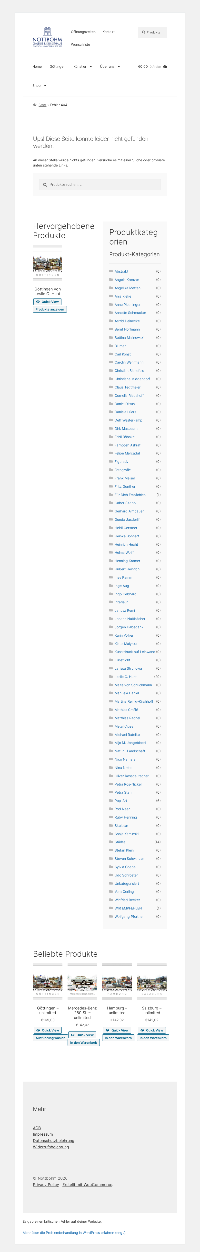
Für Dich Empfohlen (130, 495)
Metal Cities (124, 726)
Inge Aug (122, 586)
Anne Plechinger (127, 304)
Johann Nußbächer (130, 619)
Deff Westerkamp (128, 420)
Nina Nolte (123, 767)
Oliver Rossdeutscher (132, 776)
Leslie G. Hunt (126, 677)
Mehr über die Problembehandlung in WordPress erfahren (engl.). (74, 1232)
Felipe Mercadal (127, 453)
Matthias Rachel (127, 718)
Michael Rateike (127, 734)
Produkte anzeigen (50, 309)
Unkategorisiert (127, 883)
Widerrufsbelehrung (51, 1146)
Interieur (121, 602)
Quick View (50, 302)
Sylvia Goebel (125, 867)
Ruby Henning (126, 817)
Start (42, 105)
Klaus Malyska (126, 644)
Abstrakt (121, 271)
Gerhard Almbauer (129, 511)
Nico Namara (125, 759)
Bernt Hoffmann (127, 329)
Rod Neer (122, 809)
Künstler (79, 66)
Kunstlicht (122, 660)
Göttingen (57, 66)
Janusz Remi (125, 610)
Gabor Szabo (125, 503)
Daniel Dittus (125, 404)
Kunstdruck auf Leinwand (135, 652)
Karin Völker (124, 635)
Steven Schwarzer (129, 858)
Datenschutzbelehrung (53, 1140)
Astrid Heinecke (127, 321)
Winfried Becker (127, 900)
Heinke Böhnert (127, 536)
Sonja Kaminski (127, 834)
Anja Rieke (123, 296)
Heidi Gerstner (126, 528)
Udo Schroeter (126, 875)
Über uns (107, 66)
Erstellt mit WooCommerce (87, 1184)
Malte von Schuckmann (133, 685)
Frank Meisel (125, 478)
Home (37, 66)
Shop (36, 85)
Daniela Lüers (125, 412)
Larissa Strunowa (128, 668)
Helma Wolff (124, 552)
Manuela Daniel (127, 693)
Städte (120, 842)
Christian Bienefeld (129, 370)
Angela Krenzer (127, 279)
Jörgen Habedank (129, 627)
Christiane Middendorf (132, 379)
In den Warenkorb (83, 1042)
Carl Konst (123, 354)
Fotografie (123, 470)
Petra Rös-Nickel (128, 784)
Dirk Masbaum (126, 428)
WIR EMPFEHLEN (128, 908)
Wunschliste (80, 44)
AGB (37, 1127)
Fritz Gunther (125, 486)
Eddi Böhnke (125, 437)
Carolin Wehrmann (129, 362)
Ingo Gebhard (126, 594)
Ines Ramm (123, 577)
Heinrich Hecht (126, 544)
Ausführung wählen (50, 1038)
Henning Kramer (127, 561)
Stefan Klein (124, 850)
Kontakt (108, 32)
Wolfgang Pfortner (129, 916)
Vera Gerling (124, 891)
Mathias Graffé (126, 710)
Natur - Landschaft (130, 751)
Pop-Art (121, 800)
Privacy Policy (46, 1184)
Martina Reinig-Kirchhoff (134, 701)
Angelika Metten (127, 288)
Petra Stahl (123, 792)
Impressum (43, 1134)
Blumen (120, 346)
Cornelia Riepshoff (129, 395)
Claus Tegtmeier (127, 387)
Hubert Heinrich (127, 569)
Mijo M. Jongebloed (130, 743)
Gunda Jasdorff (127, 519)
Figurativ (122, 461)
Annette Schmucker (130, 312)
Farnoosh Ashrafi (128, 445)
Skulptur (121, 825)
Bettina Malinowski (129, 337)
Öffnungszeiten (83, 32)
